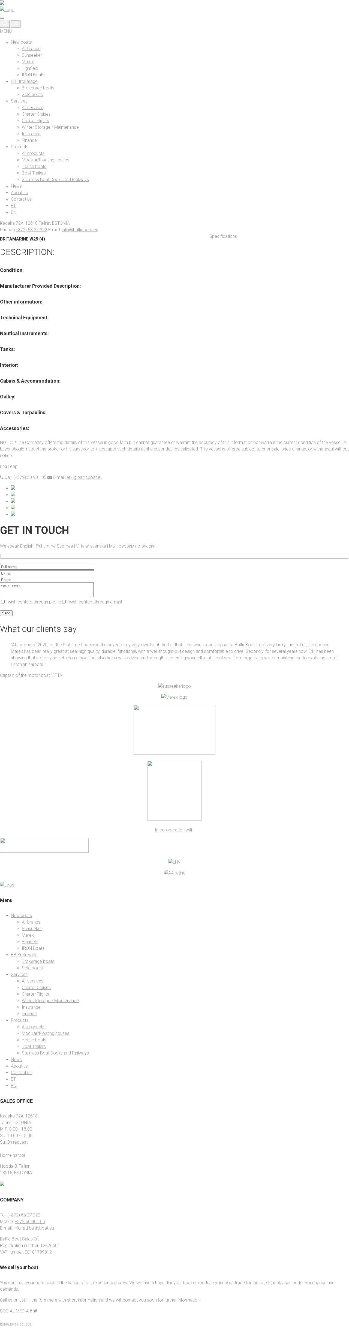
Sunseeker (32, 55)
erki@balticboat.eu (85, 477)
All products (33, 153)
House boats (34, 166)
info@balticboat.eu (80, 229)
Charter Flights (35, 120)
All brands (31, 48)
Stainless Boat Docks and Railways (55, 179)
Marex (28, 61)
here (53, 1300)
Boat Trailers (34, 173)
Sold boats (32, 94)
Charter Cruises (36, 114)
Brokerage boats (38, 88)
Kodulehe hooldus (15, 1324)
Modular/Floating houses (45, 160)
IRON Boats (33, 74)
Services (19, 101)
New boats (21, 42)
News (16, 186)
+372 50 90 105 (30, 1221)
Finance (29, 140)
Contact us (21, 199)
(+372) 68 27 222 (30, 229)
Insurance (31, 133)
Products (19, 146)
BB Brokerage (24, 81)
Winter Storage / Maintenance (50, 127)
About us (19, 192)
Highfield (30, 68)
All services (32, 107)
